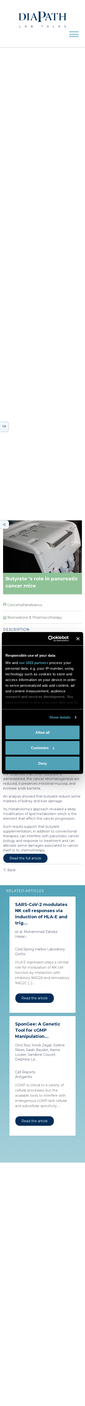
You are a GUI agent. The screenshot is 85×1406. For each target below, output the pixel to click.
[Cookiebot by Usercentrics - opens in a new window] (51, 639)
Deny (42, 763)
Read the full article (25, 858)
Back (11, 870)
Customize (40, 748)
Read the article (34, 998)
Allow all (42, 732)
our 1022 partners (33, 663)
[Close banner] (78, 638)
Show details (60, 717)
